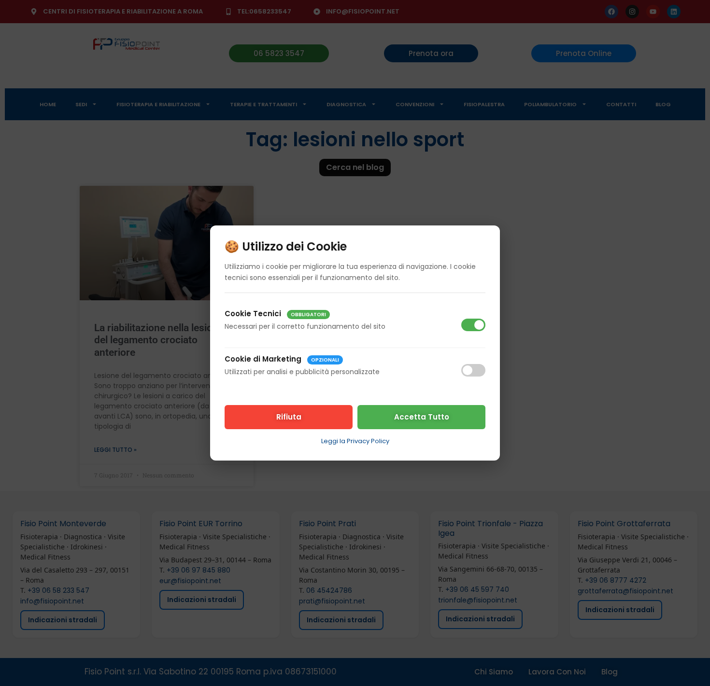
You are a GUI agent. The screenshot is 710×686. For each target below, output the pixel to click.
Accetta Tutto (421, 417)
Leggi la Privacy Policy (355, 441)
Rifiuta (288, 417)
